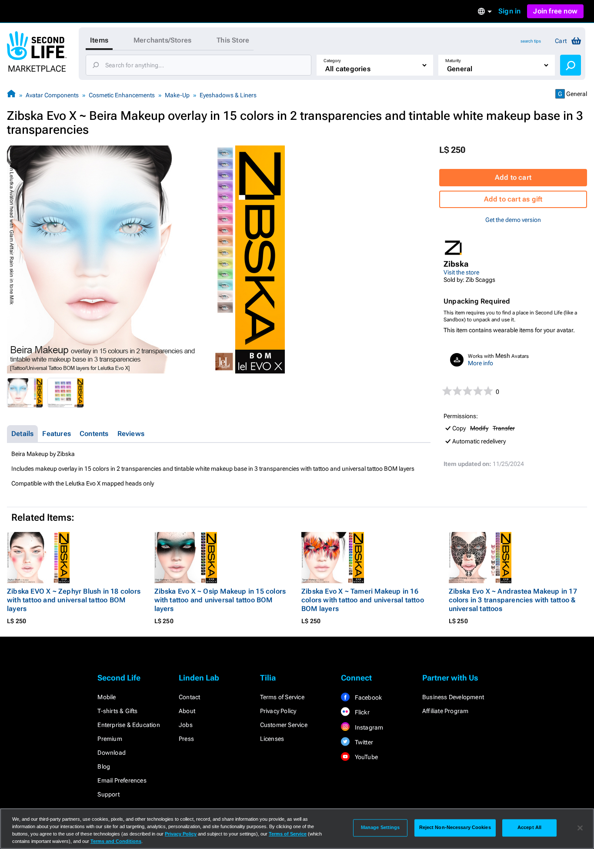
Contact (189, 697)
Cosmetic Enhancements (122, 95)
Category (332, 60)
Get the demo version (513, 219)
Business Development (453, 697)
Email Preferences (121, 780)
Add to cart (513, 177)
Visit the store (461, 272)
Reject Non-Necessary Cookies (455, 827)
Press (186, 738)
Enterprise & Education (128, 724)
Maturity (453, 60)
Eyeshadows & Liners (228, 95)
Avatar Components (52, 95)
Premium (109, 738)
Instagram (368, 727)
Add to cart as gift (513, 199)
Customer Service (283, 724)
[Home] (11, 94)
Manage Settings (380, 827)
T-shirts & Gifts (117, 710)
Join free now (555, 11)
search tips (531, 41)
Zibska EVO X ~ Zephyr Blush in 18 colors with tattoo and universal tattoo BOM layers (73, 600)
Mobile (106, 697)
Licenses (272, 738)
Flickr (361, 712)
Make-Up (177, 95)
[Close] (580, 827)
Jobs (186, 724)
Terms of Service (282, 697)
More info (480, 363)
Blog (103, 766)
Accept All (529, 827)
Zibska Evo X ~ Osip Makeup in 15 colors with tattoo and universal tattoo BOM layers (220, 600)
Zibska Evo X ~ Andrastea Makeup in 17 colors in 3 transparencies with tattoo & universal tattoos (513, 600)
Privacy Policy (278, 710)
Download (111, 752)
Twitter (363, 742)
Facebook (367, 697)
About (187, 710)
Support (108, 794)
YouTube (365, 756)
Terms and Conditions (115, 841)
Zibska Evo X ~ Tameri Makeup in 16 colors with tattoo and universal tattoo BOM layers (362, 600)
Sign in (509, 11)
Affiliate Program (445, 710)
